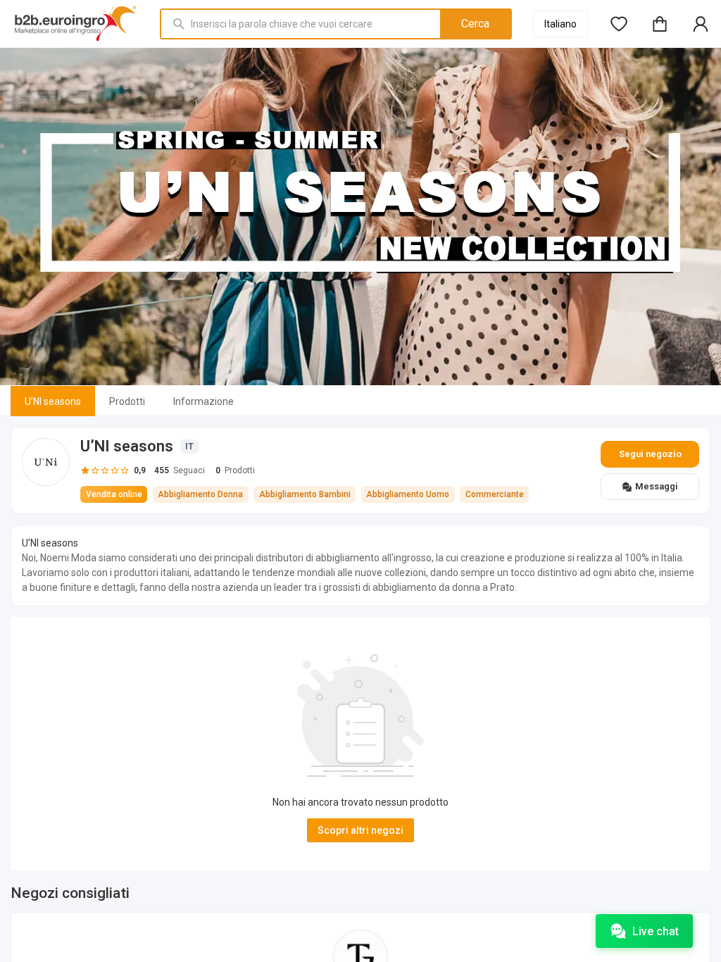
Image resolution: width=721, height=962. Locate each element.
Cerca (475, 23)
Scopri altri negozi (360, 830)
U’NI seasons (53, 401)
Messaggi (656, 486)
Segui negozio (650, 454)
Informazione (203, 401)
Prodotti (127, 401)
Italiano (560, 24)
